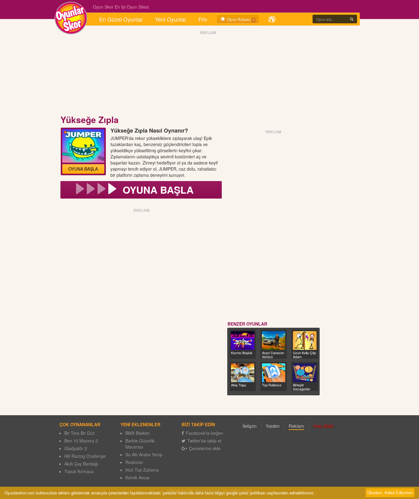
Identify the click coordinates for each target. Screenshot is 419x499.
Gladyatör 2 (75, 448)
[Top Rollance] (273, 372)
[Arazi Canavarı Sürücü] (273, 340)
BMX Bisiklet (137, 433)
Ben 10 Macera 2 (81, 441)
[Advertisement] (208, 74)
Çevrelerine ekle (205, 448)
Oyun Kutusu (240, 19)
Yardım (273, 426)
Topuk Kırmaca (79, 471)
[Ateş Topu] (242, 372)
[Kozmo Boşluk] (242, 340)
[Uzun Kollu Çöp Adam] (304, 340)
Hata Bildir (323, 426)
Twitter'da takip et (204, 441)
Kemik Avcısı (137, 477)
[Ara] (351, 19)
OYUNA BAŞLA (83, 169)
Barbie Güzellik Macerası (140, 444)
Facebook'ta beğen (204, 433)
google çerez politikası (246, 493)
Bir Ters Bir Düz (79, 433)
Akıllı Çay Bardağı (81, 464)
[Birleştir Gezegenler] (304, 372)
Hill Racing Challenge (85, 456)
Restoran (134, 462)
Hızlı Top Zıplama (142, 470)
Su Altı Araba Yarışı (143, 454)
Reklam (296, 426)
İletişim (250, 426)
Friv (202, 19)
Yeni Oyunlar (170, 19)
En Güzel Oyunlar (121, 19)
